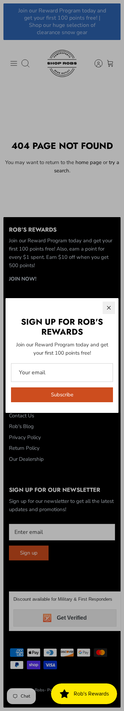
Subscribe (62, 394)
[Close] (109, 308)
